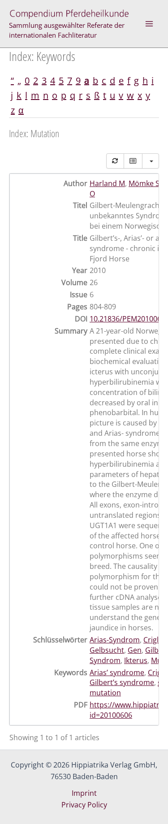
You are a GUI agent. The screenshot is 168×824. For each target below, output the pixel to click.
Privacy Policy (84, 805)
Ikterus (135, 660)
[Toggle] (133, 161)
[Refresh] (115, 161)
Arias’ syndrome (117, 672)
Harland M (107, 183)
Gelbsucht (107, 650)
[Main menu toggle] (149, 24)
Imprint (84, 793)
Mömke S (144, 183)
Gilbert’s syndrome (122, 682)
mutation (105, 693)
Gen (135, 650)
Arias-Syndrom (115, 640)
